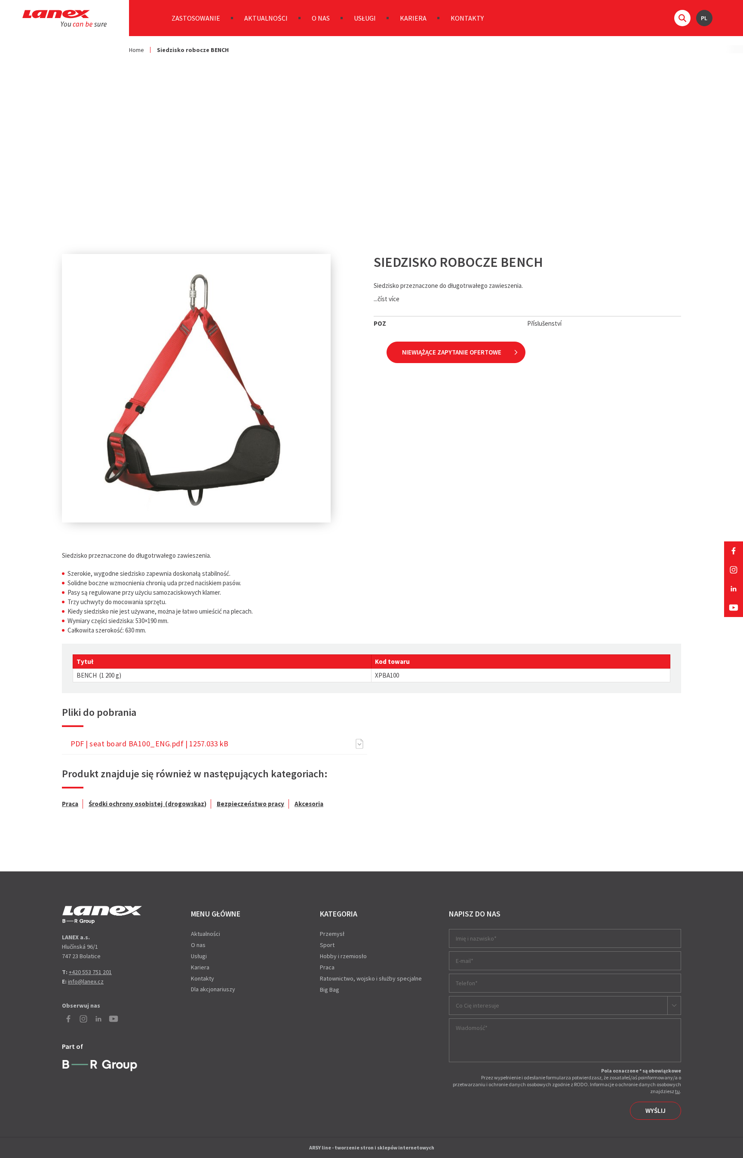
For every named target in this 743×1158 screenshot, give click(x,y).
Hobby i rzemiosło (343, 956)
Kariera (413, 18)
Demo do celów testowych (102, 915)
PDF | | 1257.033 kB (149, 744)
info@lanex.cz (86, 981)
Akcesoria (309, 804)
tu (677, 1091)
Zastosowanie (196, 18)
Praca (70, 804)
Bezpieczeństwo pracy (250, 804)
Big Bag (329, 989)
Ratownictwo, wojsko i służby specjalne (371, 978)
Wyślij (655, 1110)
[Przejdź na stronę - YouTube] (733, 607)
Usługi (365, 18)
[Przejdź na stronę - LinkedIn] (733, 588)
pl (704, 18)
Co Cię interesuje (477, 1005)
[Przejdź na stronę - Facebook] (733, 550)
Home (136, 50)
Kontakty (467, 18)
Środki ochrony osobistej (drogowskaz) (147, 804)
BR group (101, 1064)
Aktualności (266, 18)
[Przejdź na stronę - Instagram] (733, 569)
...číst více (386, 299)
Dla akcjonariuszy (213, 989)
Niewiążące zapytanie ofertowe (451, 352)
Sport (327, 945)
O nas (321, 18)
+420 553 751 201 (90, 972)
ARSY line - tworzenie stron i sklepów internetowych (371, 1147)
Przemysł (332, 934)
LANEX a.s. (64, 18)
